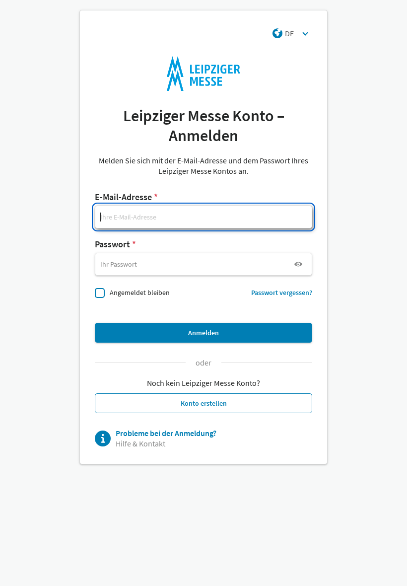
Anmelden (203, 332)
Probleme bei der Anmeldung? (166, 433)
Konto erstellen (204, 403)
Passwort (112, 244)
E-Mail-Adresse (123, 197)
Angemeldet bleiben (140, 292)
